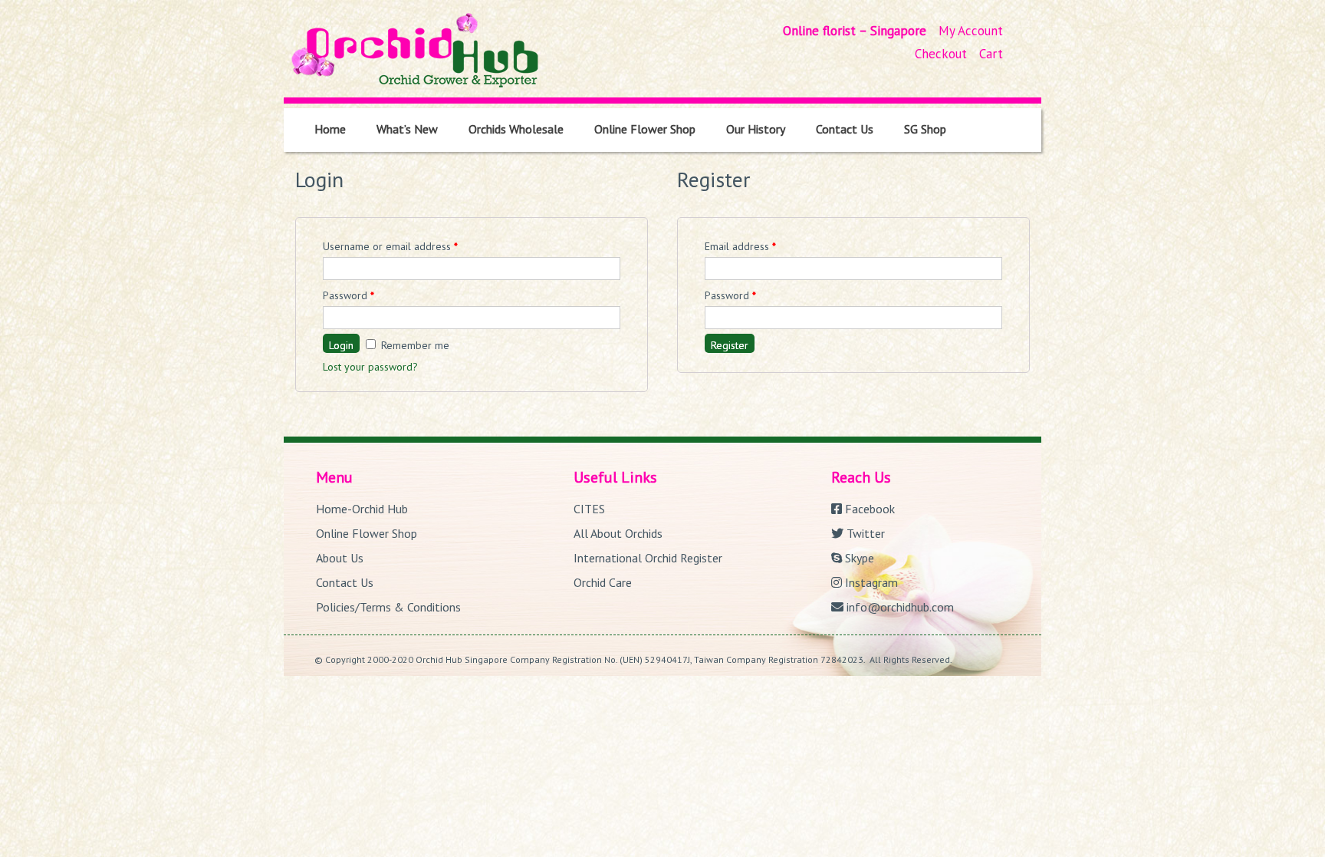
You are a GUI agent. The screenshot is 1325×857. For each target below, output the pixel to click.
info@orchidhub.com (898, 607)
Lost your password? (370, 367)
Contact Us (844, 129)
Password (348, 295)
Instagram (870, 582)
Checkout (941, 53)
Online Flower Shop (644, 129)
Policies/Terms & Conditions (388, 607)
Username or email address (390, 246)
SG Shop (925, 129)
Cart (991, 53)
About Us (339, 557)
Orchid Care (603, 582)
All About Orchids (618, 533)
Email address (740, 246)
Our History (755, 129)
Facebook (868, 508)
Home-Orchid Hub (362, 508)
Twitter (864, 533)
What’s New (407, 129)
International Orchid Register (648, 557)
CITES (589, 508)
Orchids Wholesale (516, 129)
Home (330, 129)
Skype (858, 557)
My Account (971, 30)
